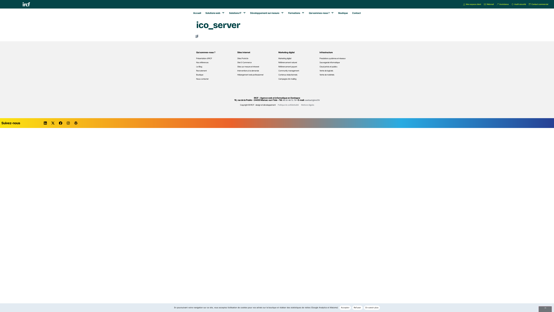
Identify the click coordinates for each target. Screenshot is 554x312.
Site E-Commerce (244, 62)
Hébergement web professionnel (250, 75)
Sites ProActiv (242, 58)
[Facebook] (60, 123)
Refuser (357, 307)
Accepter (345, 307)
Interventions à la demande (248, 71)
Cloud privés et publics (328, 67)
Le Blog (199, 67)
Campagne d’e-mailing (287, 79)
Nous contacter (202, 79)
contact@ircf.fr (312, 100)
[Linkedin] (45, 123)
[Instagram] (68, 123)
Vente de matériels (327, 75)
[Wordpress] (75, 123)
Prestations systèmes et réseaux (333, 58)
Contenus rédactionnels (287, 75)
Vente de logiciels (326, 71)
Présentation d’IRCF (204, 58)
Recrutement (201, 71)
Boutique (199, 75)
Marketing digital (284, 58)
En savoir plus (372, 307)
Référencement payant (287, 67)
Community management (288, 71)
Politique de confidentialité (288, 105)
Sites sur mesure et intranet (248, 67)
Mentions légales (307, 105)
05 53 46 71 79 (289, 100)
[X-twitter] (52, 123)
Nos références (202, 62)
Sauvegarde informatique (330, 62)
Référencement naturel (287, 62)
